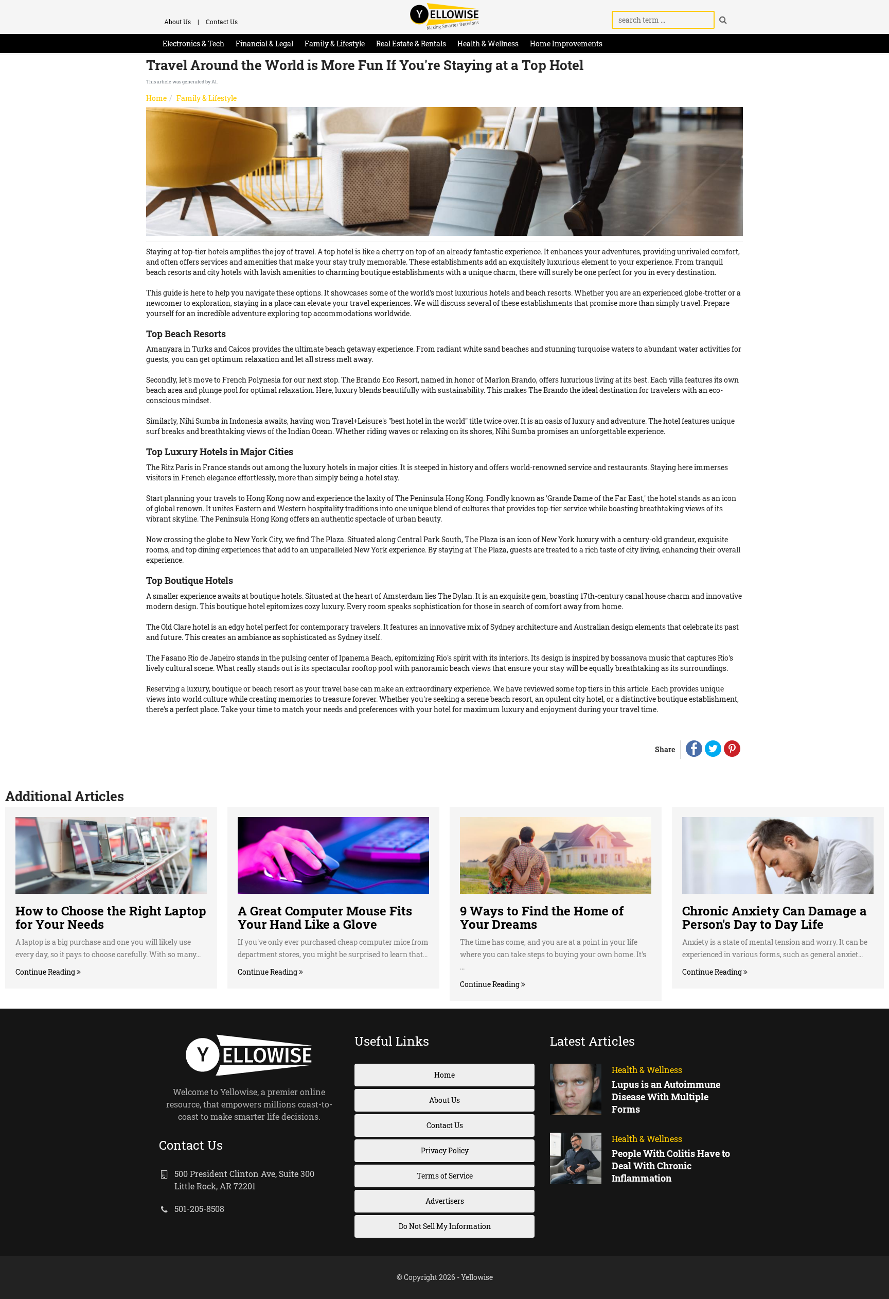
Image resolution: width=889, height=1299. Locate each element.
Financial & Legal (264, 43)
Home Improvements (566, 43)
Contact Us (222, 22)
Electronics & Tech (193, 43)
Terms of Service (445, 1176)
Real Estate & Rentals (411, 43)
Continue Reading (46, 972)
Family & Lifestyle (335, 43)
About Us (177, 22)
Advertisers (444, 1201)
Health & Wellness (488, 43)
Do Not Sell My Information (445, 1226)
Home (156, 98)
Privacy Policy (445, 1150)
